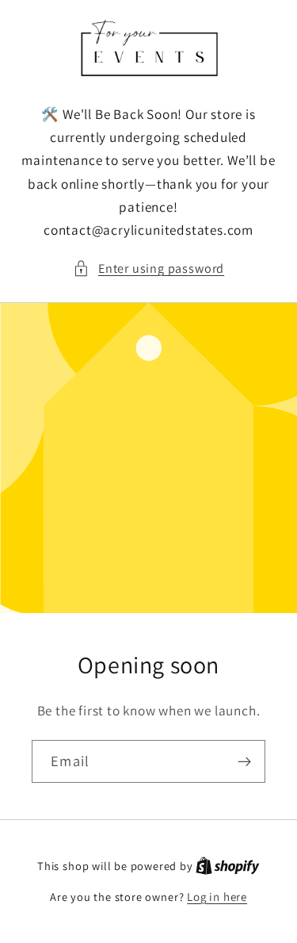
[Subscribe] (244, 761)
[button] (148, 268)
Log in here (217, 896)
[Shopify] (228, 865)
